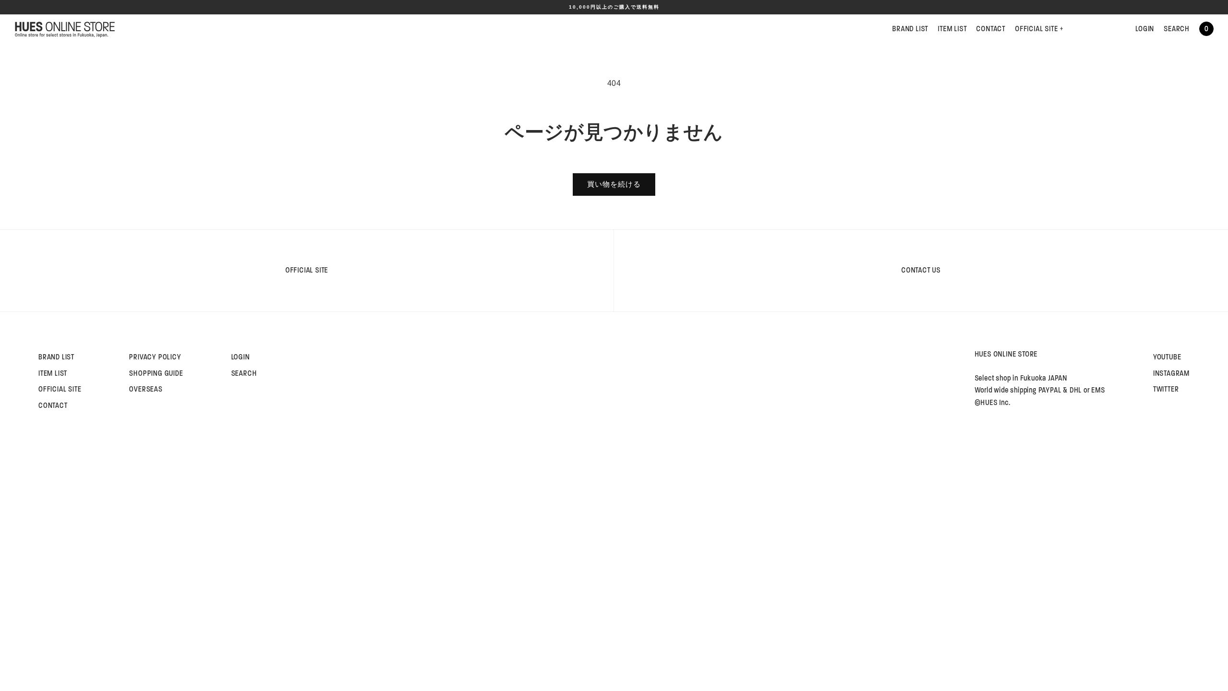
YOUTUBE (1167, 357)
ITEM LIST (952, 28)
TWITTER (1166, 389)
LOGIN (1144, 28)
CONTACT (990, 28)
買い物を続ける (614, 184)
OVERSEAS (145, 389)
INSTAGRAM (1171, 373)
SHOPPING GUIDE (156, 373)
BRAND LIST (910, 28)
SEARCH (1177, 28)
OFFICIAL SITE (1039, 28)
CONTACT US (921, 270)
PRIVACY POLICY (155, 357)
